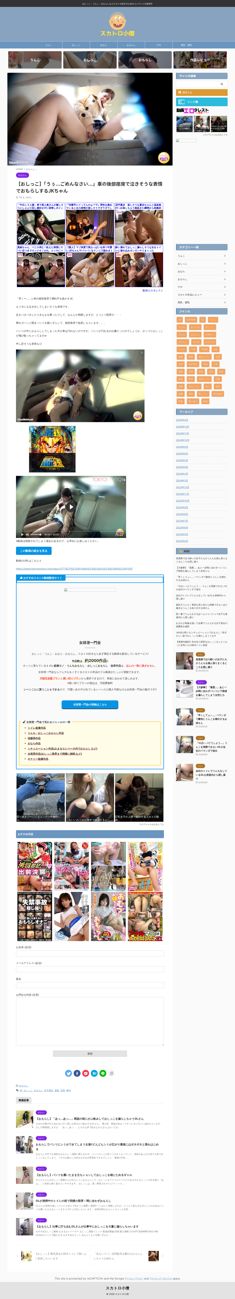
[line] (102, 1073)
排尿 (201, 371)
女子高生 (48, 1090)
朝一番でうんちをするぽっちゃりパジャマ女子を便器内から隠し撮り (201, 616)
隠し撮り (193, 401)
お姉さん (209, 334)
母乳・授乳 (186, 45)
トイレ (181, 349)
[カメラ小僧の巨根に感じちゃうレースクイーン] (72, 940)
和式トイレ (204, 356)
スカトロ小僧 (117, 1288)
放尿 (57, 1090)
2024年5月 (182, 460)
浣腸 (218, 379)
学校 (205, 364)
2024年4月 (182, 467)
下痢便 (204, 349)
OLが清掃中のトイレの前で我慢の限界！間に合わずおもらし (73, 1200)
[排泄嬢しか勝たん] (108, 890)
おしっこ (76, 45)
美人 (207, 386)
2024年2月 (182, 480)
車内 (68, 1090)
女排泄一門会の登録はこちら (90, 704)
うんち (181, 327)
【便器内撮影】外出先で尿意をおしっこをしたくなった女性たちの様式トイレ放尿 (201, 643)
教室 (191, 379)
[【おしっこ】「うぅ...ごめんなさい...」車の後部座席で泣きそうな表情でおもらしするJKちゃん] (94, 1073)
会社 (215, 349)
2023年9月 (182, 507)
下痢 (193, 349)
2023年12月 (182, 487)
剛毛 (191, 356)
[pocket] (85, 1073)
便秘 (180, 356)
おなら (103, 45)
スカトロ (209, 342)
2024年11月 (182, 433)
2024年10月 (182, 440)
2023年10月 (182, 500)
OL (202, 319)
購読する (187, 92)
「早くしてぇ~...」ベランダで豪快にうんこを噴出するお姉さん (201, 579)
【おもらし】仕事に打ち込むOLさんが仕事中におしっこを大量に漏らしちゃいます (87, 1226)
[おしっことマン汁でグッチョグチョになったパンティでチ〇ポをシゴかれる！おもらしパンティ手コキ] (72, 890)
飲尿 (205, 401)
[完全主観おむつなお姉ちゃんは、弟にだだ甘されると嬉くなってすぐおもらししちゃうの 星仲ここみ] (108, 940)
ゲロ (159, 45)
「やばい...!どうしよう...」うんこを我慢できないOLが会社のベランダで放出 (201, 588)
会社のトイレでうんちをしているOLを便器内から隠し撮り (201, 597)
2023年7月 (182, 520)
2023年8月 (182, 514)
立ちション (194, 386)
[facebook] (77, 1073)
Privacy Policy (134, 1278)
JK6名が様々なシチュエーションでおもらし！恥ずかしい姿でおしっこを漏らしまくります (201, 634)
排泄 (211, 371)
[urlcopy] (111, 1073)
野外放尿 (217, 393)
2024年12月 (182, 426)
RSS (186, 551)
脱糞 (180, 393)
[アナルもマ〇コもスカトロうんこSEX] (145, 940)
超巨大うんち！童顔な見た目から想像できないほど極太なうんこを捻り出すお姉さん (201, 606)
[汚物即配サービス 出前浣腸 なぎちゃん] (35, 890)
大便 (218, 356)
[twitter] (68, 1073)
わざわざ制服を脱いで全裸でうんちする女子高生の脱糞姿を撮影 (201, 625)
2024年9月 (182, 446)
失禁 (180, 364)
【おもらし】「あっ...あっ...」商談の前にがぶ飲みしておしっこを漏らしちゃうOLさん (90, 1118)
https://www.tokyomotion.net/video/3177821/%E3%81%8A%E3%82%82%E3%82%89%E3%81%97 (74, 568)
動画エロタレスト (153, 290)
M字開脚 (191, 319)
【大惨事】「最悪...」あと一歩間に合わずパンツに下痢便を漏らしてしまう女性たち (201, 569)
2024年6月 (182, 453)
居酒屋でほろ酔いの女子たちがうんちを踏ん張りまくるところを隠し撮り (201, 560)
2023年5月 (182, 534)
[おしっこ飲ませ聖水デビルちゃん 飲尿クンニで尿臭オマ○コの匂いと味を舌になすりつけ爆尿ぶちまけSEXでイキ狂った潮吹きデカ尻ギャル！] (145, 890)
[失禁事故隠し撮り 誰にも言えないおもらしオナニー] (35, 940)
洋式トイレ (204, 379)
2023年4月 (182, 540)
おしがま (195, 327)
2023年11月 (182, 493)
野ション (203, 393)
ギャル (196, 342)
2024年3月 (182, 473)
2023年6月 (182, 527)
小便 (215, 364)
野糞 (180, 401)
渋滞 (62, 1090)
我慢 (180, 371)
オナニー (182, 342)
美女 (218, 386)
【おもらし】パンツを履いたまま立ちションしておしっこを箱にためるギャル (84, 1175)
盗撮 (180, 386)
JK (21, 1090)
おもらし (131, 45)
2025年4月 (182, 419)
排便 (191, 371)
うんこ (48, 45)
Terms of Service (161, 1278)
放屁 (180, 379)
